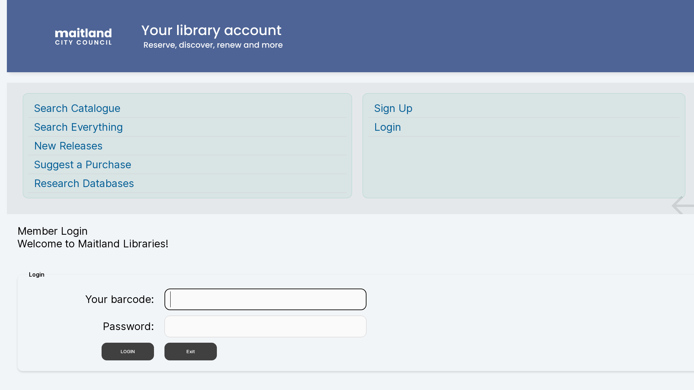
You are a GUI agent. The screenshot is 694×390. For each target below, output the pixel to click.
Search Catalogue (77, 108)
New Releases (68, 145)
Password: (128, 326)
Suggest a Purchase (82, 164)
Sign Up (393, 108)
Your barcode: (119, 299)
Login (387, 127)
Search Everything (78, 127)
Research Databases (84, 183)
